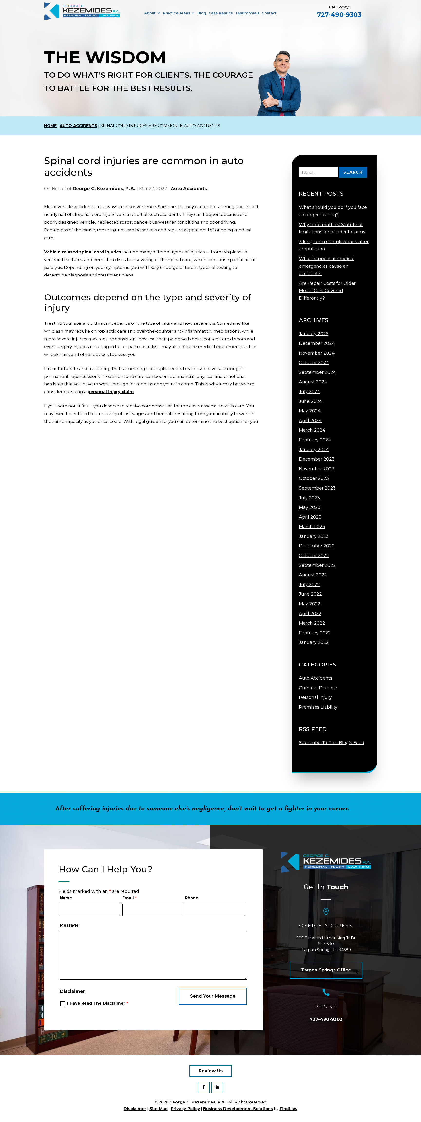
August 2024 (313, 382)
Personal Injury (315, 697)
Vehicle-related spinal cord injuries (82, 251)
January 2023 (314, 536)
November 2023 (316, 469)
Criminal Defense (318, 688)
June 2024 (310, 401)
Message (69, 925)
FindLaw (288, 1108)
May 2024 (310, 411)
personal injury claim (110, 391)
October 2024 (314, 362)
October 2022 (314, 555)
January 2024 (314, 449)
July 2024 (309, 391)
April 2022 (310, 613)
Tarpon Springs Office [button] (326, 970)
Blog (201, 13)
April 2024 (310, 420)
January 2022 (314, 642)
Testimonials (247, 13)
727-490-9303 (339, 15)
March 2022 (312, 623)
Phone (191, 898)
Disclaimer (72, 991)
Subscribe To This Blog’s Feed (331, 742)
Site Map (158, 1108)
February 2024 (315, 440)
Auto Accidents (189, 188)
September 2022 (317, 565)
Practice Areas (176, 13)
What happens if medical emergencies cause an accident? (326, 266)
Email (129, 898)
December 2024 (317, 343)
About (150, 13)
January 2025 (313, 333)
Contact (269, 13)
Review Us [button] (211, 1071)
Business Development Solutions (238, 1108)
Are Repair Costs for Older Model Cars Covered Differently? (327, 291)
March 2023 (312, 526)
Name (66, 898)
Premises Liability (318, 707)
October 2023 (314, 478)
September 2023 (317, 488)
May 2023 (309, 507)
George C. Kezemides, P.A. (104, 188)
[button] (416, 1110)
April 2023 (310, 517)
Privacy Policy (185, 1108)
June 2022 (310, 594)
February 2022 (315, 633)
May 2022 (309, 604)
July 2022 (309, 584)
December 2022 (317, 546)
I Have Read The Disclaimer (97, 1003)
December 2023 (317, 459)
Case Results (221, 13)
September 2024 (317, 372)
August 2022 (313, 575)
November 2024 (317, 353)
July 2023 (309, 498)
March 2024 (312, 430)
